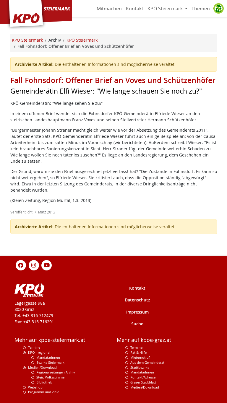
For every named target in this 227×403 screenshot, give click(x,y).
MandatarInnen (142, 372)
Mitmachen (109, 8)
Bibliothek (44, 382)
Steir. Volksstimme (50, 377)
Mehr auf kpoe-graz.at (144, 340)
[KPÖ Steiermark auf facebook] (20, 265)
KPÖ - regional (39, 352)
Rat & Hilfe (138, 352)
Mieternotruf (140, 357)
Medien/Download (42, 367)
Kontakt (134, 8)
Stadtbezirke (139, 367)
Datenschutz (137, 300)
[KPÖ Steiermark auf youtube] (46, 265)
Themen (201, 8)
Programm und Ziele (43, 392)
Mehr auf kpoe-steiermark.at (49, 340)
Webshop (35, 387)
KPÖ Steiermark (165, 8)
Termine (34, 347)
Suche (137, 324)
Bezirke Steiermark (50, 362)
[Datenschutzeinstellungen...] (218, 8)
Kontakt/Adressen (144, 377)
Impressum (137, 312)
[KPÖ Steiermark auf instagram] (33, 265)
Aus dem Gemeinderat (147, 362)
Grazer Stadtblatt (143, 382)
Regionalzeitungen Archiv (55, 372)
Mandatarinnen (48, 357)
